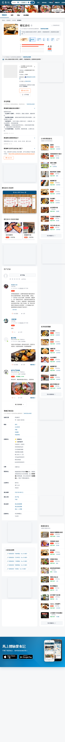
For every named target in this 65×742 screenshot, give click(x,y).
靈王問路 (13, 338)
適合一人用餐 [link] (18, 509)
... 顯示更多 (14, 309)
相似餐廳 (26, 15)
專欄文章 (57, 2)
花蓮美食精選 (24, 39)
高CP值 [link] (17, 497)
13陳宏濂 (13, 319)
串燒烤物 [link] (17, 434)
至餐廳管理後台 (23, 211)
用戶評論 (7, 269)
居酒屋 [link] (52, 39)
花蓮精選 (8, 20)
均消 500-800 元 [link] (19, 492)
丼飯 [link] (16, 429)
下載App (51, 2)
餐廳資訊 (4, 15)
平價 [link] (16, 499)
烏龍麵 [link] (16, 432)
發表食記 (44, 2)
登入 (38, 2)
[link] (58, 149)
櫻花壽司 (25, 25)
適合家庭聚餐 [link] (18, 504)
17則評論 (50, 50)
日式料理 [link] (17, 427)
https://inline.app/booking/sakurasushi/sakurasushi (22, 153)
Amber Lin (14, 284)
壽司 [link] (16, 424)
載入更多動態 (18, 404)
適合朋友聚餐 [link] (18, 506)
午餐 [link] (43, 39)
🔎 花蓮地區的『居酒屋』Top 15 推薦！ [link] (17, 568)
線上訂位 (26, 90)
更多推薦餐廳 (50, 394)
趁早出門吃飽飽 (15, 370)
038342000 (28, 81)
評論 (18, 15)
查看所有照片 (58, 10)
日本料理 (14, 20)
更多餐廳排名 (50, 235)
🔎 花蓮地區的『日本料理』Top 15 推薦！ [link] (17, 557)
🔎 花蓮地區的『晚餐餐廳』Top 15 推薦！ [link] (17, 565)
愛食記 (3, 20)
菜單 (12, 15)
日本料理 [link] (39, 39)
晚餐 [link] (47, 39)
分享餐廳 (26, 94)
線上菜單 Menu (19, 192)
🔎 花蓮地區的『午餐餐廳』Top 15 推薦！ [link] (17, 561)
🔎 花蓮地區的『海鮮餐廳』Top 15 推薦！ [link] (17, 553)
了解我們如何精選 (44, 28)
